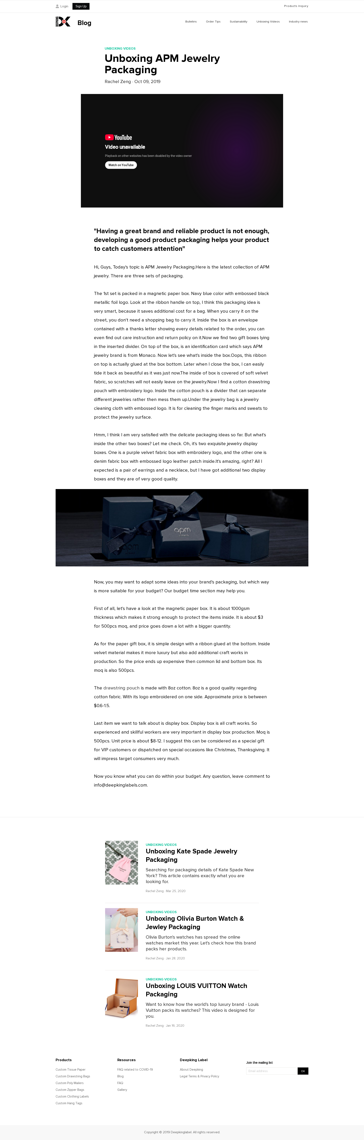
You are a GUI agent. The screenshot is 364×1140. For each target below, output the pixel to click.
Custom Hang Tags (69, 1103)
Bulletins (191, 21)
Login (64, 6)
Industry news (298, 21)
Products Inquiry (296, 6)
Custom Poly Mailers (70, 1083)
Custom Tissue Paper (71, 1069)
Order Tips (213, 21)
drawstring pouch (121, 688)
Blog (120, 1076)
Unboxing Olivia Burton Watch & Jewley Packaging (195, 923)
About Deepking (191, 1069)
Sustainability (238, 21)
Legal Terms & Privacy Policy (199, 1076)
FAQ (120, 1083)
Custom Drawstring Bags (73, 1076)
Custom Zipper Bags (70, 1090)
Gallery (122, 1090)
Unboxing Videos (268, 21)
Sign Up (81, 6)
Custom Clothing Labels (72, 1096)
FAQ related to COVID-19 (135, 1069)
